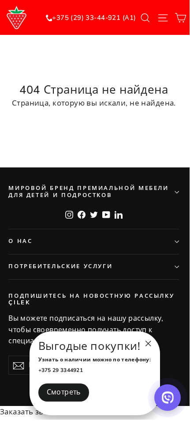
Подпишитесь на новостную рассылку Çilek (91, 299)
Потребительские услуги (60, 266)
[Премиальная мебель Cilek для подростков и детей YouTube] (106, 214)
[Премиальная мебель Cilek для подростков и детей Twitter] (94, 214)
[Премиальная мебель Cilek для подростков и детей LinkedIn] (119, 214)
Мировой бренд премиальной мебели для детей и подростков (88, 191)
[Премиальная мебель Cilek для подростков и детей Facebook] (82, 214)
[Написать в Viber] (167, 397)
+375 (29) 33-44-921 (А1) (94, 17)
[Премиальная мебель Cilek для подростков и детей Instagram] (69, 214)
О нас (20, 241)
